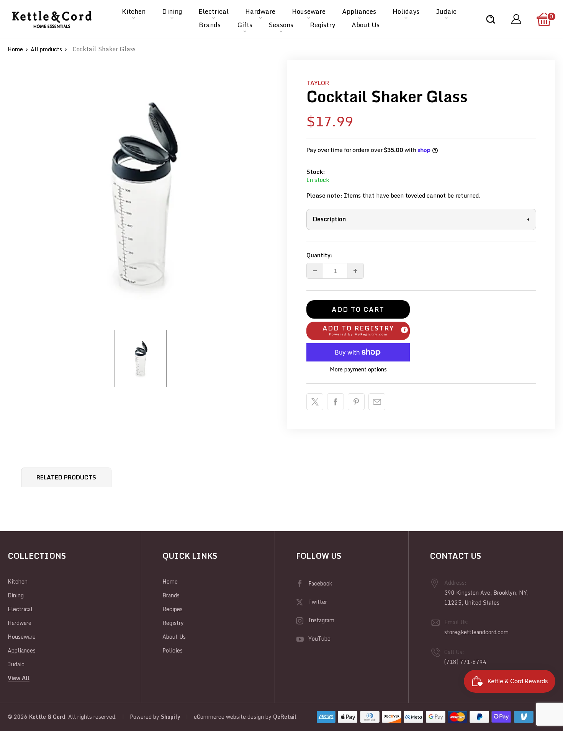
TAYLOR (317, 82)
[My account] (516, 19)
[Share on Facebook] (335, 401)
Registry (322, 25)
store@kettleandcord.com (476, 632)
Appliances (359, 11)
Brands (210, 25)
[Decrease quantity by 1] (315, 270)
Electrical (213, 11)
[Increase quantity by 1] (355, 270)
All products (46, 49)
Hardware (260, 11)
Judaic (446, 11)
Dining (172, 11)
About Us (366, 25)
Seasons (281, 25)
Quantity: (319, 255)
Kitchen (134, 11)
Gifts (244, 25)
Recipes (172, 609)
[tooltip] (404, 329)
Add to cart (358, 309)
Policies (172, 650)
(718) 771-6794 (465, 661)
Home (15, 49)
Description (421, 219)
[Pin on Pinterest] (356, 401)
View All (18, 678)
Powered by (145, 716)
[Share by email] (376, 401)
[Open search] (490, 19)
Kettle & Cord (47, 716)
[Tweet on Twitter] (314, 401)
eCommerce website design (229, 716)
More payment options (358, 369)
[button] (358, 331)
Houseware (309, 11)
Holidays (406, 11)
